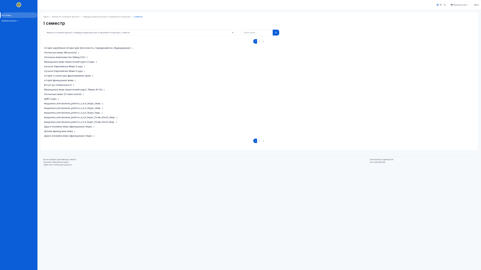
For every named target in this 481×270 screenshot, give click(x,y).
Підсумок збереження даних (56, 162)
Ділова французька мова (58, 131)
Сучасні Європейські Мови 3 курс (63, 66)
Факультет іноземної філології (66, 17)
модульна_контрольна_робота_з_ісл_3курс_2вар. (72, 108)
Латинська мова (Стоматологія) (63, 94)
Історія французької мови (59, 80)
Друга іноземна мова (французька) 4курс (68, 126)
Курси (46, 17)
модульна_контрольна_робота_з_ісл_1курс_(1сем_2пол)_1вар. (79, 122)
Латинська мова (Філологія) (60, 52)
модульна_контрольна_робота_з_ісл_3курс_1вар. (72, 112)
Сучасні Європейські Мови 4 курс (63, 71)
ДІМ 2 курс (50, 99)
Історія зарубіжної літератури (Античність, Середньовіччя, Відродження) (87, 48)
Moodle (382, 162)
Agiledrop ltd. (388, 159)
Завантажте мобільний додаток (57, 165)
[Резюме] (132, 48)
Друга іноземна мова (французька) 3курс (68, 135)
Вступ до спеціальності (58, 85)
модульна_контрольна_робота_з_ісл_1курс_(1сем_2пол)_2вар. (79, 117)
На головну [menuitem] (6, 15)
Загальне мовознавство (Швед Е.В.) (64, 57)
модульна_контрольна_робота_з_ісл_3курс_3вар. (72, 103)
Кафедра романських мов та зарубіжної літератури (107, 17)
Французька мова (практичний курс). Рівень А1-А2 (73, 89)
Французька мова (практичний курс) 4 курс (69, 61)
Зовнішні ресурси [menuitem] (9, 21)
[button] (460, 5)
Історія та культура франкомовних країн (67, 75)
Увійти (476, 5)
